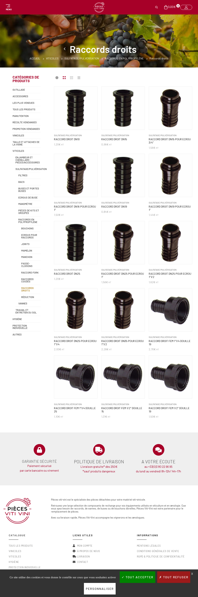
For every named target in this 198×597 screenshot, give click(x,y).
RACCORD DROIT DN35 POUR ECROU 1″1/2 (122, 342)
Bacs (21, 181)
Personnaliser (100, 588)
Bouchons (27, 228)
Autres (17, 334)
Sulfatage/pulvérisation (81, 58)
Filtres (22, 175)
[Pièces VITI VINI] (99, 7)
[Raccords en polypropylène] (65, 49)
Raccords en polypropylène (124, 58)
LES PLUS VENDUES (23, 102)
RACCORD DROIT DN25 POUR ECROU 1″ (122, 275)
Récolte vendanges (25, 122)
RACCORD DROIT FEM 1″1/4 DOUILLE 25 (75, 410)
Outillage (19, 89)
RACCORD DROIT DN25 (67, 273)
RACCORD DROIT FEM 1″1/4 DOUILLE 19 (169, 342)
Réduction (27, 297)
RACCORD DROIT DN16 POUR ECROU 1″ (75, 208)
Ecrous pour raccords (29, 236)
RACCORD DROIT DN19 (114, 206)
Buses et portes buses (28, 190)
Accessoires (20, 96)
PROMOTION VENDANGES (26, 128)
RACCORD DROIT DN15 (114, 139)
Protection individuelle (20, 327)
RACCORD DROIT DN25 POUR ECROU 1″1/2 (170, 275)
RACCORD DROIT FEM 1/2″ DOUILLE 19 (169, 410)
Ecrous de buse (28, 197)
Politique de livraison (99, 461)
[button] (8, 7)
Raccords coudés (27, 280)
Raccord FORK (30, 272)
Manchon (26, 256)
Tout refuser (175, 577)
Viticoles (52, 58)
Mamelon (26, 250)
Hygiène (17, 319)
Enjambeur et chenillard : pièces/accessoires (27, 160)
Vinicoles (18, 135)
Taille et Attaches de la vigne (26, 143)
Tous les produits (24, 109)
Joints (25, 244)
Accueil (35, 58)
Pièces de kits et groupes (28, 211)
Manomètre (25, 203)
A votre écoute (158, 461)
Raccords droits (27, 289)
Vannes (22, 303)
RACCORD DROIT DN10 (67, 139)
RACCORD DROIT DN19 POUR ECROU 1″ (170, 208)
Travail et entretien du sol (26, 311)
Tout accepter (139, 577)
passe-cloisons (26, 265)
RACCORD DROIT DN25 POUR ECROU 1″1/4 (75, 342)
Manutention (21, 115)
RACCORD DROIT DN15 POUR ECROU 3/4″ (170, 141)
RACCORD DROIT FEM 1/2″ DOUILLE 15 (121, 410)
